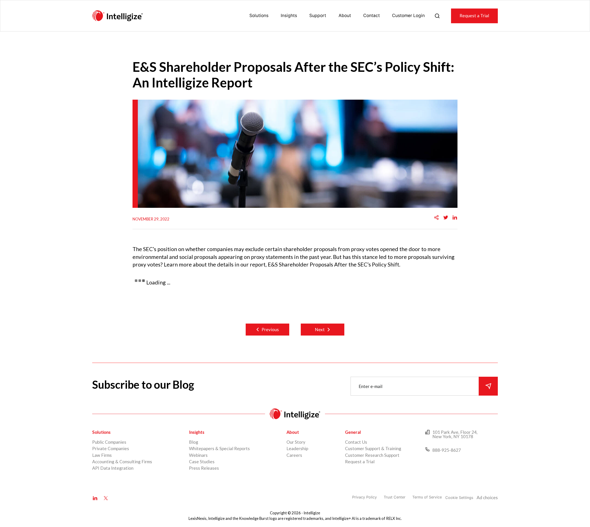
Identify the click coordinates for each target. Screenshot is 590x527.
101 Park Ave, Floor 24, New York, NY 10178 (455, 434)
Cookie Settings (459, 497)
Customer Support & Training (373, 448)
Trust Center (394, 497)
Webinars (198, 455)
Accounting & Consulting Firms (122, 461)
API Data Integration (112, 468)
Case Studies (202, 461)
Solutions (258, 15)
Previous (270, 329)
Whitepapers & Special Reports (219, 448)
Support (317, 15)
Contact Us (356, 442)
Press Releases (204, 468)
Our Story (295, 442)
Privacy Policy (364, 497)
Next (320, 329)
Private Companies (110, 448)
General (353, 432)
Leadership (297, 448)
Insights (289, 15)
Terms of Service (427, 497)
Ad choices (487, 497)
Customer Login (408, 15)
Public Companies (109, 442)
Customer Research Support (372, 455)
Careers (294, 455)
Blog (193, 442)
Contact (371, 15)
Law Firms (102, 455)
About (345, 15)
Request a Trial (474, 15)
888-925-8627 (446, 450)
